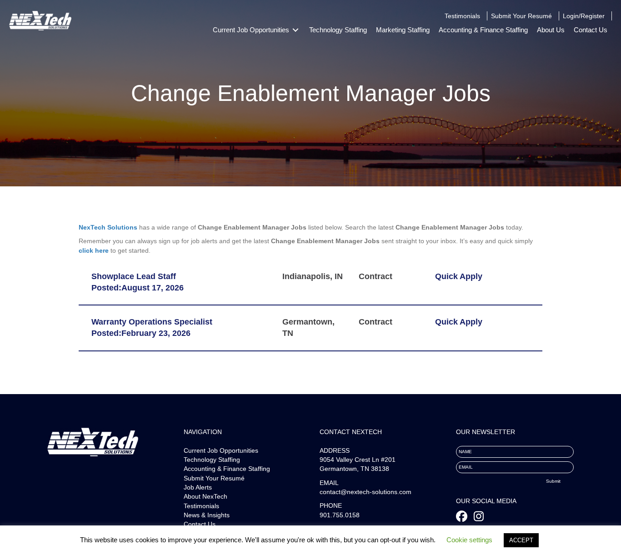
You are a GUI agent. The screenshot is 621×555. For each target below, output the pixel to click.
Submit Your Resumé (214, 478)
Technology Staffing (212, 459)
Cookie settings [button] (469, 540)
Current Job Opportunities (221, 450)
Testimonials (201, 506)
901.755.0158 (340, 515)
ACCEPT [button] (521, 540)
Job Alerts (198, 487)
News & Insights (207, 515)
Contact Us (199, 524)
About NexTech (205, 496)
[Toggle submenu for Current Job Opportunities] (295, 30)
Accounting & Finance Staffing (227, 468)
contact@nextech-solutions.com (365, 491)
